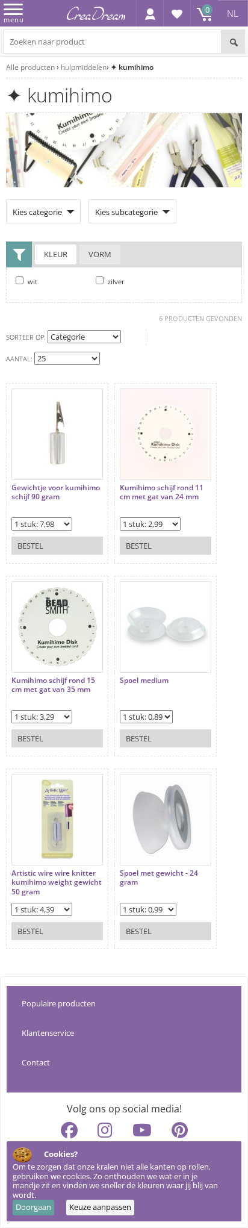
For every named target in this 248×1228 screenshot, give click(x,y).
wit (31, 281)
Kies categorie (37, 212)
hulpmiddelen (84, 67)
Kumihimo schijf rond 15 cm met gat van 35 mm (53, 685)
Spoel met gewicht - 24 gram (159, 877)
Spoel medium (144, 680)
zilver (115, 281)
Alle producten (30, 67)
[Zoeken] (233, 42)
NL (232, 13)
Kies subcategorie (126, 212)
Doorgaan (33, 1207)
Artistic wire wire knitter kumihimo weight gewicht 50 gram (56, 882)
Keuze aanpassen (100, 1207)
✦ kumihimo (132, 67)
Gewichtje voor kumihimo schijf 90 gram (55, 492)
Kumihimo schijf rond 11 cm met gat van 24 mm (161, 492)
